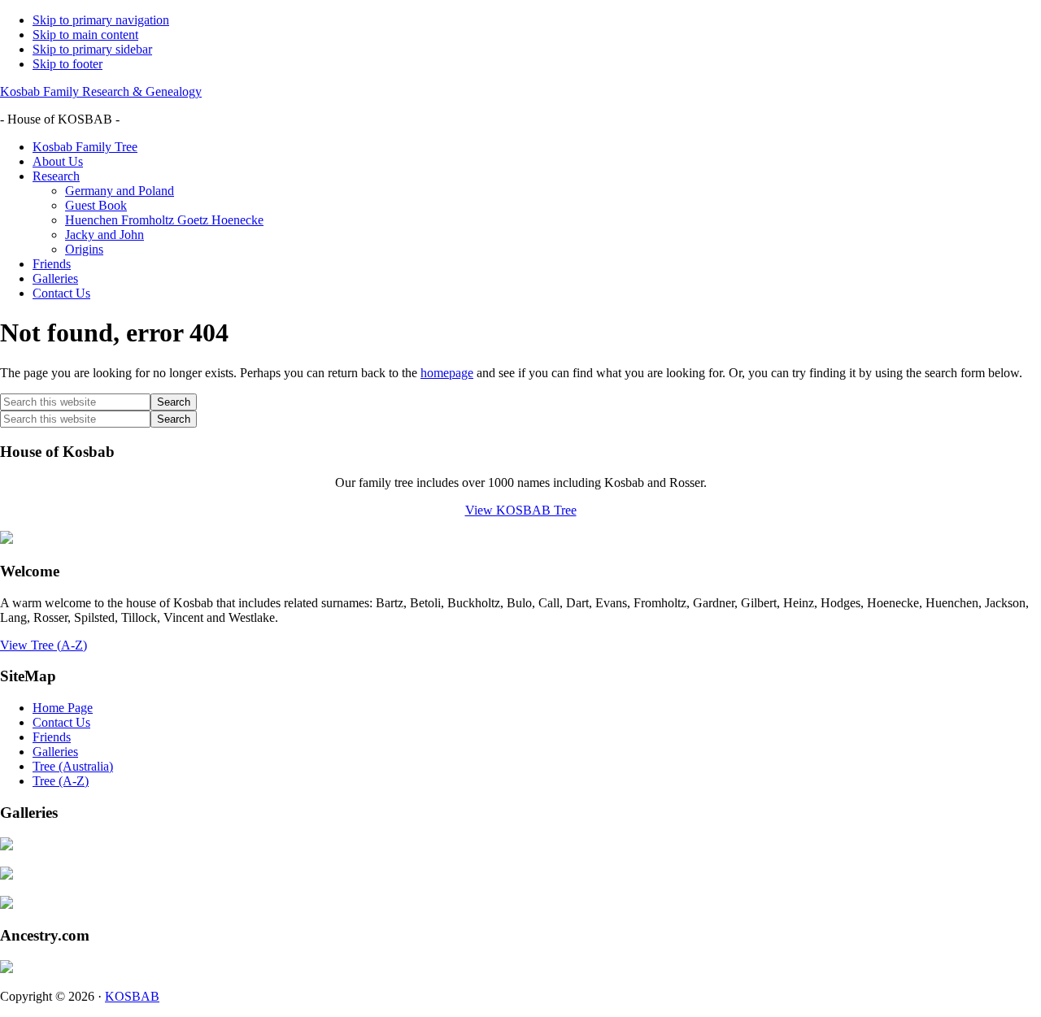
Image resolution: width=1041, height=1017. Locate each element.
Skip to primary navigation (101, 20)
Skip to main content (85, 34)
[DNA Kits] (6, 969)
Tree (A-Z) (61, 781)
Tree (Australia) (73, 766)
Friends (52, 737)
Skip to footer (67, 64)
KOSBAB (132, 996)
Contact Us (61, 722)
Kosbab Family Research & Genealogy (101, 91)
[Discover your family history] (6, 539)
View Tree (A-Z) (43, 645)
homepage (446, 373)
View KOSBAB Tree (521, 510)
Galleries (55, 751)
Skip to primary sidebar (92, 49)
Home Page (63, 708)
